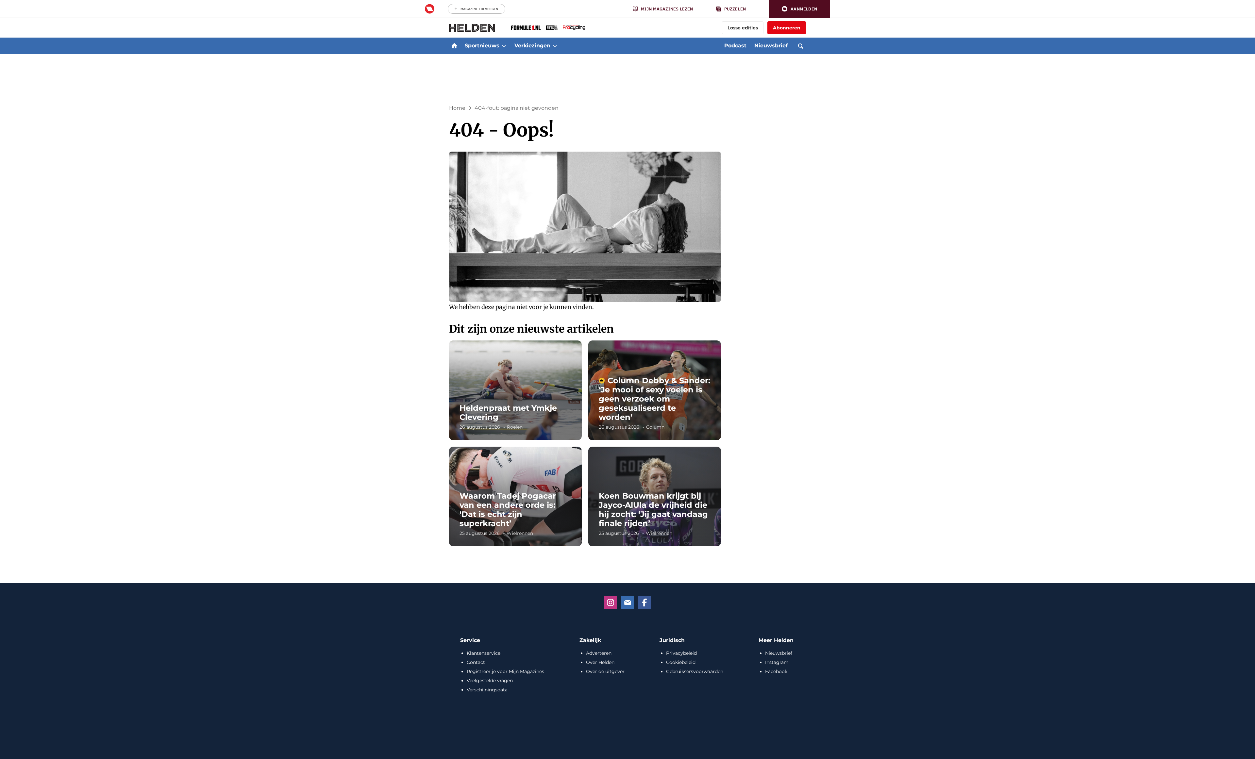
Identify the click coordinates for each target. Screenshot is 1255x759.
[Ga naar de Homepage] (472, 28)
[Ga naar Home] (454, 46)
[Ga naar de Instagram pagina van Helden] (610, 602)
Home (457, 108)
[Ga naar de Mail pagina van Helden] (627, 602)
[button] (799, 9)
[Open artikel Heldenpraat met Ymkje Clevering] (515, 390)
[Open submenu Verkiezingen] (555, 46)
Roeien (515, 427)
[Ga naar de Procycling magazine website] (574, 27)
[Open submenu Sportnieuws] (504, 46)
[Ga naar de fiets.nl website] (552, 27)
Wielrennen (520, 533)
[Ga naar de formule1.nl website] (526, 27)
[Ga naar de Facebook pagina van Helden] (644, 602)
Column (655, 427)
